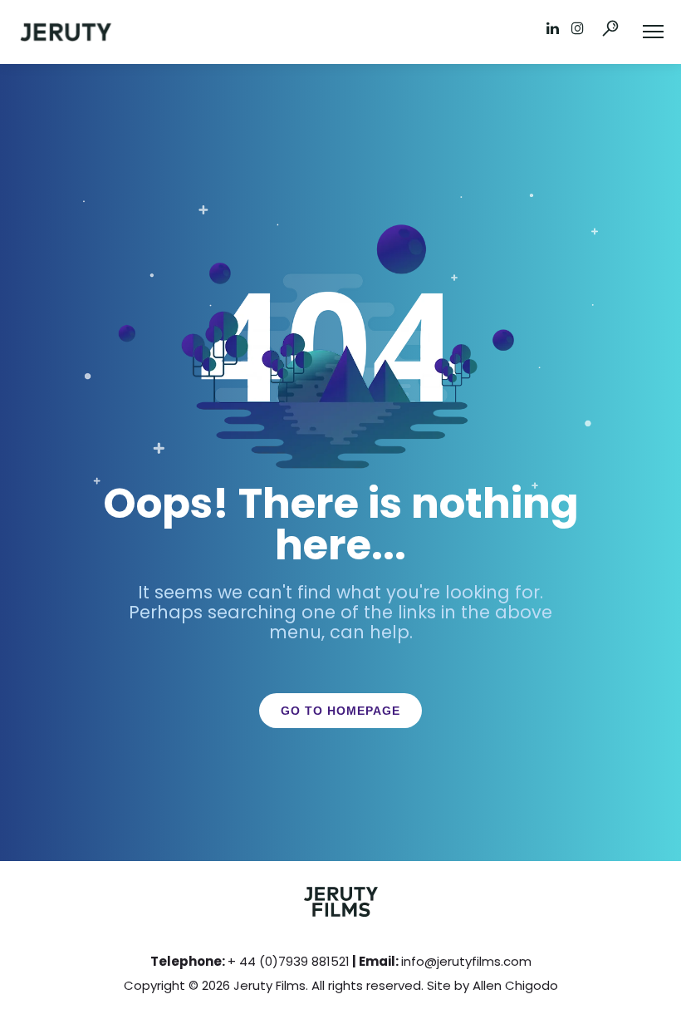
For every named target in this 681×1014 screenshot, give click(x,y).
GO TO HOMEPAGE (340, 710)
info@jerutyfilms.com (466, 961)
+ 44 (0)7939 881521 (289, 961)
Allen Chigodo (515, 985)
